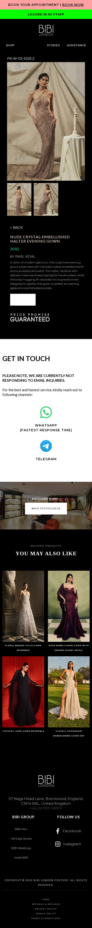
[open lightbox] (46, 121)
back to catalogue (46, 508)
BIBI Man (21, 829)
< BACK (16, 227)
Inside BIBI (21, 857)
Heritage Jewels (21, 838)
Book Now (73, 5)
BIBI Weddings (21, 848)
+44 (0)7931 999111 (46, 808)
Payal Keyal (25, 256)
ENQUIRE (23, 299)
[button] (10, 45)
